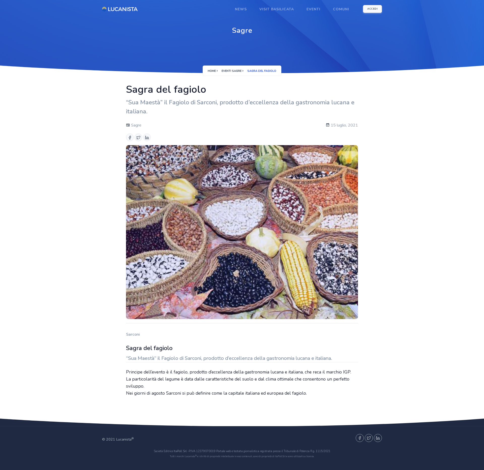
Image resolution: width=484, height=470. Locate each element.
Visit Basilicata (276, 9)
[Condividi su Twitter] (138, 137)
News (241, 9)
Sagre (135, 125)
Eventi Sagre (231, 71)
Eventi (313, 9)
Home (212, 71)
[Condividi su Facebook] (130, 137)
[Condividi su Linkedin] (147, 137)
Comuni (341, 9)
